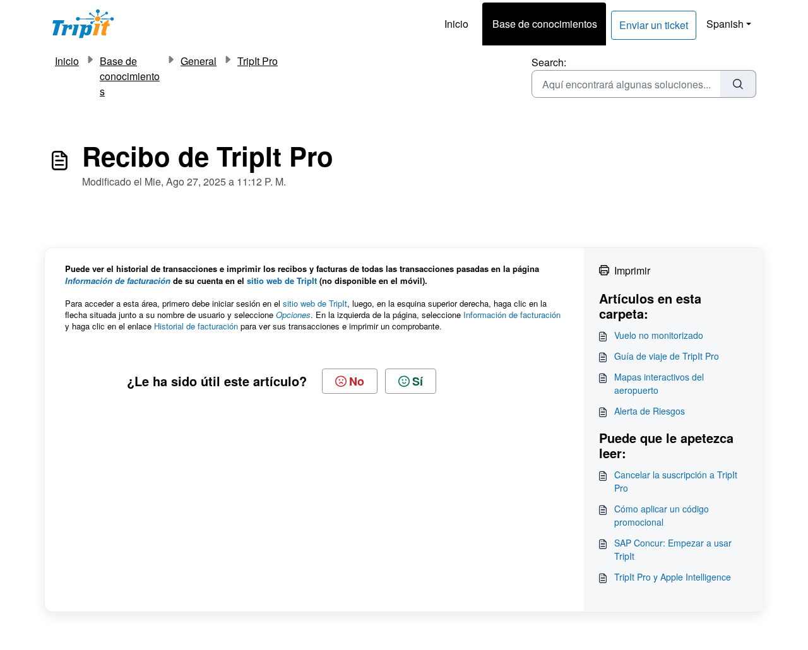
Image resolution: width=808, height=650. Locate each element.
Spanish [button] (725, 23)
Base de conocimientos (544, 23)
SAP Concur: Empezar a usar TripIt (673, 549)
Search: (549, 62)
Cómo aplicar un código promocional (661, 515)
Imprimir (632, 270)
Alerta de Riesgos (649, 411)
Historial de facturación (196, 326)
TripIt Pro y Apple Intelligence (672, 576)
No (356, 381)
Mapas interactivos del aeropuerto (659, 383)
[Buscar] (738, 84)
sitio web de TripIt (282, 281)
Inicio (456, 23)
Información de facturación (512, 315)
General (199, 61)
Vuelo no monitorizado (658, 335)
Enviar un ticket (653, 25)
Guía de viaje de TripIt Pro (666, 356)
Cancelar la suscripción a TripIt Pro (675, 481)
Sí (417, 381)
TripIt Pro (257, 61)
